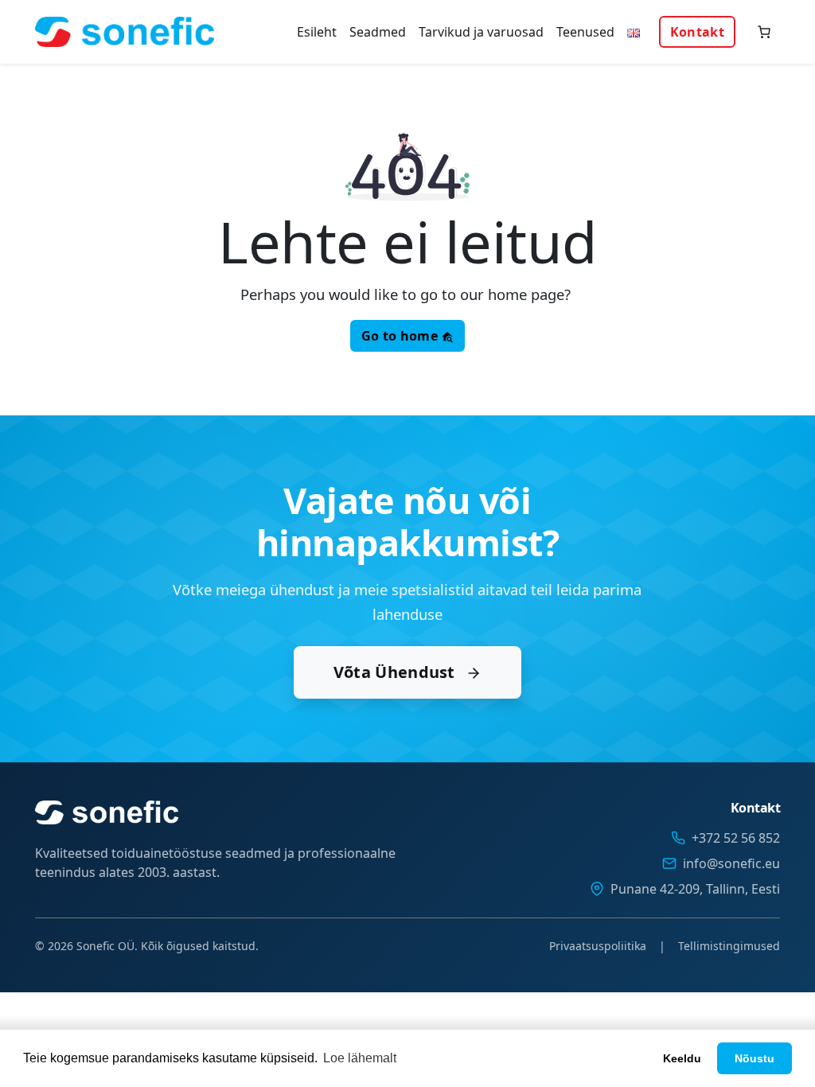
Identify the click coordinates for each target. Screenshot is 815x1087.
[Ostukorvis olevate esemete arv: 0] (764, 32)
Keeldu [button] (682, 1058)
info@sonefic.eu (731, 863)
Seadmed (377, 32)
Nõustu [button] (754, 1058)
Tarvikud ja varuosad (481, 32)
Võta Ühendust (396, 672)
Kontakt (697, 32)
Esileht (317, 32)
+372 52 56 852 (736, 838)
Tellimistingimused (729, 945)
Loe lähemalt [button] (359, 1058)
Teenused (585, 32)
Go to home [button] (401, 336)
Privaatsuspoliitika (597, 945)
